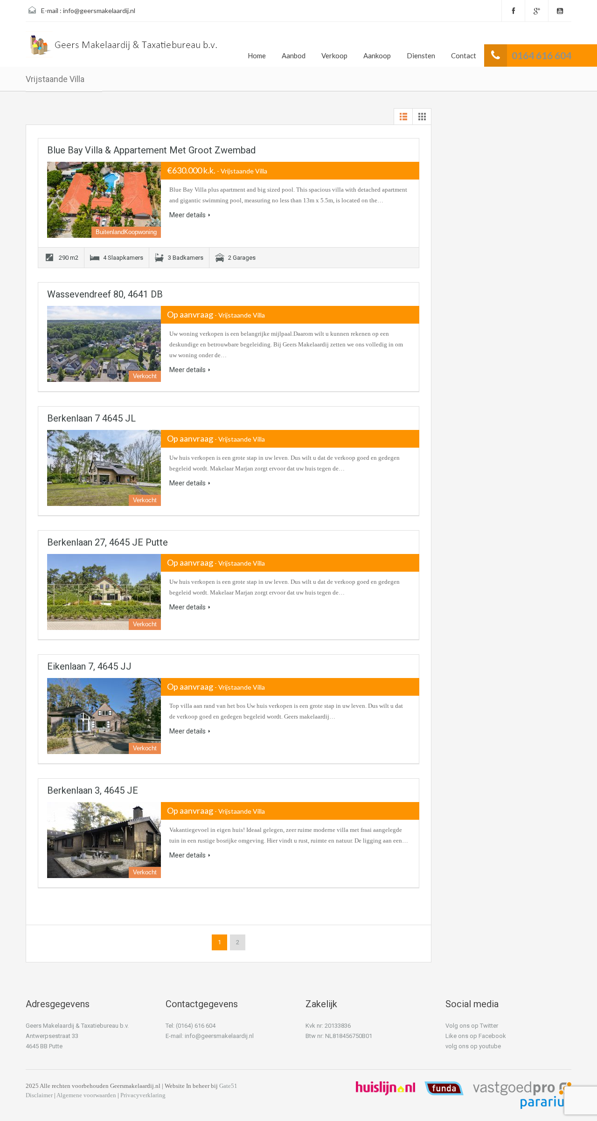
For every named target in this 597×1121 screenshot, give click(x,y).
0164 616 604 (541, 55)
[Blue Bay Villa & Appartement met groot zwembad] (104, 200)
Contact (463, 55)
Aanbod (293, 55)
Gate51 (228, 1085)
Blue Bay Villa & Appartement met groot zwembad (151, 150)
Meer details (187, 215)
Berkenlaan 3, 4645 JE (92, 790)
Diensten (421, 55)
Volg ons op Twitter (471, 1025)
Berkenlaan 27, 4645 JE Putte (107, 542)
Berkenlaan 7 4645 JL (91, 418)
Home (257, 55)
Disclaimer (39, 1095)
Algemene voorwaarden (86, 1095)
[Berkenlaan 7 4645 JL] (104, 468)
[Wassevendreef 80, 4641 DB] (104, 344)
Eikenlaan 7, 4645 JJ (89, 666)
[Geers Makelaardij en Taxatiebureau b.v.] (123, 48)
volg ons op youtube (473, 1046)
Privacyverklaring (143, 1095)
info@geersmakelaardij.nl (99, 10)
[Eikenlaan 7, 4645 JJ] (104, 716)
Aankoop (377, 55)
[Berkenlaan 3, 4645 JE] (104, 840)
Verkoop (334, 55)
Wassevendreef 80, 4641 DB (105, 294)
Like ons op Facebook (475, 1035)
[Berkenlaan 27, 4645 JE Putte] (104, 592)
